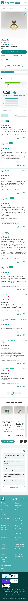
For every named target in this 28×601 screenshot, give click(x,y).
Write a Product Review (14, 65)
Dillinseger (8, 295)
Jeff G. (6, 143)
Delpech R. (8, 319)
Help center (3, 546)
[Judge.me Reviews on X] (9, 499)
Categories (3, 570)
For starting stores (19, 507)
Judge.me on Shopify (19, 521)
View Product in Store (14, 52)
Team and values (5, 557)
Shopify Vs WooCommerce (18, 526)
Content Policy (5, 598)
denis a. (7, 369)
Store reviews (4, 507)
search (25, 8)
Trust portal (3, 527)
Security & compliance (6, 525)
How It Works (14, 487)
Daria (6, 232)
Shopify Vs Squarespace (20, 529)
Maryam (7, 198)
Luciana (7, 170)
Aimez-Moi (5, 40)
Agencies (3, 544)
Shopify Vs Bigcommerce (20, 523)
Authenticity (14, 597)
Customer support (5, 523)
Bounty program (18, 559)
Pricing (2, 521)
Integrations (3, 514)
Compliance (20, 597)
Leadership (3, 559)
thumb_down (24, 138)
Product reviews (4, 505)
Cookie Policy (13, 598)
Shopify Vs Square (19, 531)
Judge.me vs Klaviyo (19, 546)
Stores (2, 568)
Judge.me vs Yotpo (19, 542)
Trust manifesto (4, 529)
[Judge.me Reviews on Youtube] (16, 499)
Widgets (3, 512)
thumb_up (18, 138)
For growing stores (19, 510)
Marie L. (7, 120)
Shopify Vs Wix (18, 533)
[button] (21, 441)
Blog (2, 540)
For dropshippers (18, 505)
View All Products (8, 441)
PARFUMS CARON (17, 55)
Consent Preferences (21, 598)
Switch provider (18, 548)
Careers (3, 561)
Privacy (9, 597)
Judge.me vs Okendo (19, 544)
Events (2, 542)
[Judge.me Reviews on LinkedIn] (13, 499)
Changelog (3, 550)
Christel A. (8, 340)
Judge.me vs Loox (19, 540)
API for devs (4, 548)
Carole (6, 267)
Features (3, 510)
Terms (4, 597)
